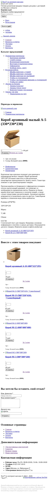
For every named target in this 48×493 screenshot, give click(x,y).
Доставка (8, 44)
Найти (4, 16)
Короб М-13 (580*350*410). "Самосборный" (18, 296)
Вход (7, 20)
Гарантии (9, 449)
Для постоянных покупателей (16, 447)
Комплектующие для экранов (21, 90)
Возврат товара (11, 451)
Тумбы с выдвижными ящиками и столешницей (28, 80)
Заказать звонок (9, 36)
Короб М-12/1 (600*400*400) (16, 233)
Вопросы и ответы (12, 42)
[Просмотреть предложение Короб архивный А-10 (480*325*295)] (13, 262)
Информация (10, 167)
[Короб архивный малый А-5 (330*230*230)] (12, 148)
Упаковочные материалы (14, 56)
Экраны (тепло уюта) (18, 88)
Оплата (8, 46)
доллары (8, 32)
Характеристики (11, 169)
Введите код (5, 409)
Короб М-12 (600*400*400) (18, 327)
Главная (8, 40)
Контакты (9, 48)
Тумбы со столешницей (19, 78)
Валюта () (6, 26)
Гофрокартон (15, 66)
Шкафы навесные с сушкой (20, 72)
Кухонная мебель (11, 70)
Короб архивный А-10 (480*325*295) (19, 231)
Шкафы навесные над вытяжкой (22, 76)
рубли (7, 30)
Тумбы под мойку (16, 82)
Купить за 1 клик (16, 153)
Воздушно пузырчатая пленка (21, 64)
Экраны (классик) (16, 86)
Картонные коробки (17, 58)
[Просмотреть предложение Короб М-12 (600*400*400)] (16, 323)
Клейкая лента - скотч (18, 68)
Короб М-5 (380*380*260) (17, 357)
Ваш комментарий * (8, 398)
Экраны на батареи (12, 84)
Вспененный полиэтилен (19, 62)
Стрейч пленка (15, 60)
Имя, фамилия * (7, 393)
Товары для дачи (11, 92)
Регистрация (10, 22)
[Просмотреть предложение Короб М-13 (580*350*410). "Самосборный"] (23, 291)
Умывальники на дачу (18, 94)
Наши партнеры (11, 453)
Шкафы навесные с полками (21, 74)
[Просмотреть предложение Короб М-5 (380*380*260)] (16, 352)
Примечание (10, 171)
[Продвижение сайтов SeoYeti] (35, 477)
